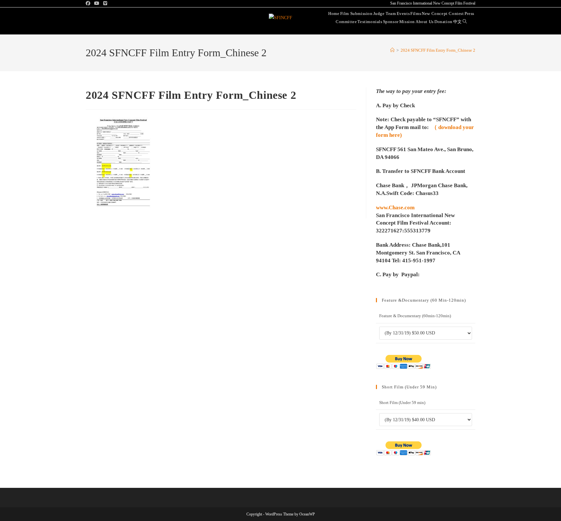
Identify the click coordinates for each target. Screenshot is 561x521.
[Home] (392, 50)
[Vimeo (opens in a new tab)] (105, 3)
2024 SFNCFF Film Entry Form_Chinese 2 (438, 50)
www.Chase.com (395, 207)
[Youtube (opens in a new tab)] (96, 3)
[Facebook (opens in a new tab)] (89, 3)
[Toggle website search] (464, 21)
